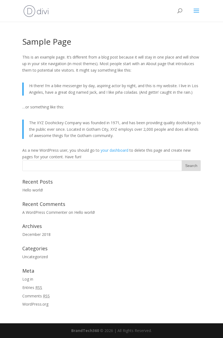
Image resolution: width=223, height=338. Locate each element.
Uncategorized (35, 256)
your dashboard (114, 150)
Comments (36, 296)
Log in (27, 279)
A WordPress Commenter (44, 212)
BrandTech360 (85, 330)
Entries (32, 287)
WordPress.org (35, 304)
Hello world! (32, 190)
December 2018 (36, 234)
